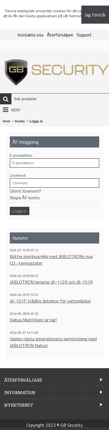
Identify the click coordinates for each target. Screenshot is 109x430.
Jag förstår (95, 14)
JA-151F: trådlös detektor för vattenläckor (50, 301)
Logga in (36, 121)
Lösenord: (18, 175)
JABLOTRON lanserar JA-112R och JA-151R (51, 282)
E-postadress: (21, 155)
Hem (6, 121)
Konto (20, 121)
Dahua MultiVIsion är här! (33, 319)
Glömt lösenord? (25, 191)
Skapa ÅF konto (25, 197)
